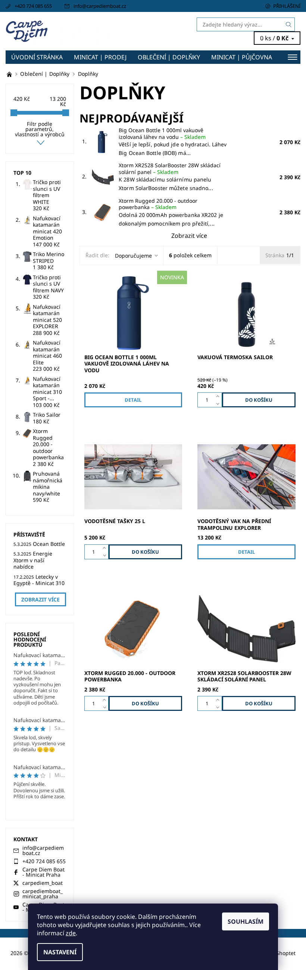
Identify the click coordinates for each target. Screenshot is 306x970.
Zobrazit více (189, 235)
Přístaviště (29, 534)
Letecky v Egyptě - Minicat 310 (39, 580)
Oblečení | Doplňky (169, 57)
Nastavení (59, 952)
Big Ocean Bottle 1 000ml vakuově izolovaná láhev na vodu (162, 133)
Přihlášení (286, 6)
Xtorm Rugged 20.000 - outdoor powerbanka (158, 204)
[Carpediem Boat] (79, 31)
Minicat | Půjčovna (241, 57)
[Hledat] (289, 24)
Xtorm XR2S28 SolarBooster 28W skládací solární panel (170, 168)
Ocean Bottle (49, 543)
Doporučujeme (133, 255)
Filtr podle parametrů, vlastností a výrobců (40, 129)
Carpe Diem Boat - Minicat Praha (43, 872)
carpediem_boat (42, 882)
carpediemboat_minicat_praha (42, 893)
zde (71, 933)
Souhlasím (245, 921)
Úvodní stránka (37, 57)
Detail (133, 400)
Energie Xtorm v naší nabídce (32, 560)
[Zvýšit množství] (219, 396)
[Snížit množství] (219, 403)
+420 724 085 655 (33, 6)
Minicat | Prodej (100, 57)
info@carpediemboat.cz (100, 6)
